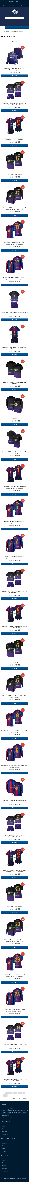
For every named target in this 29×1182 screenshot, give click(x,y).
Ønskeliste (4, 1168)
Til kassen (23, 5)
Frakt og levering (6, 1129)
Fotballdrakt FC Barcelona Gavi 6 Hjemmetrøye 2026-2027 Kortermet (14, 731)
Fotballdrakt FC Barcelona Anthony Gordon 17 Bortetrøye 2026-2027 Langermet (14, 208)
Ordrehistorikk (5, 1163)
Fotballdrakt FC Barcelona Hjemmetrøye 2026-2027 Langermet (14, 801)
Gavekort (4, 1143)
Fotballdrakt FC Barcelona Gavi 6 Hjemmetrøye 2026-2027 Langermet (14, 766)
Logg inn (12, 1)
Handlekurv (17, 5)
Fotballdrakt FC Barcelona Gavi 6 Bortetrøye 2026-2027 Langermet (14, 696)
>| (6, 1095)
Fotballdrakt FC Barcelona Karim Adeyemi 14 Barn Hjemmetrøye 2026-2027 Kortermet (14, 1080)
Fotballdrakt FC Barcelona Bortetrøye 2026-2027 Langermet (14, 417)
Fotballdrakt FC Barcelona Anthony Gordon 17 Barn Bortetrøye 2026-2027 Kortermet (14, 103)
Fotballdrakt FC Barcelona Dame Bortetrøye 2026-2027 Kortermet (14, 452)
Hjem (4, 31)
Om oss (4, 1126)
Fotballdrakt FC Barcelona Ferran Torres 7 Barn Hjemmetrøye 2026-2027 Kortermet (14, 487)
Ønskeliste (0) (11, 5)
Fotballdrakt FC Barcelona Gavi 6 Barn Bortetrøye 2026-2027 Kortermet (14, 592)
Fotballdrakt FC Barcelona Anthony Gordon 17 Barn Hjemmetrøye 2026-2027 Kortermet (14, 138)
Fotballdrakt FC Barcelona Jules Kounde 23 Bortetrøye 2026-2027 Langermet (14, 940)
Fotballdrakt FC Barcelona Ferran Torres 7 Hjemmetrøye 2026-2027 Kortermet (14, 522)
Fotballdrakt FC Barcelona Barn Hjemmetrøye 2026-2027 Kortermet (14, 348)
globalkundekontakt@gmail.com (11, 1117)
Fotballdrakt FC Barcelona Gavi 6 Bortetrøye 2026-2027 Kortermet (14, 661)
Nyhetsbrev (5, 1171)
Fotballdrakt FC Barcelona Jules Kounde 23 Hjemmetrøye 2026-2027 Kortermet (14, 975)
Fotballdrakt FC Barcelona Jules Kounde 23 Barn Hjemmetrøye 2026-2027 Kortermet (15, 870)
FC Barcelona (20, 31)
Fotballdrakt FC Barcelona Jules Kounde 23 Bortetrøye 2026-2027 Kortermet (14, 905)
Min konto (5, 5)
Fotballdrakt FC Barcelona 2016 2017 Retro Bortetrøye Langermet (14, 69)
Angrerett (4, 1165)
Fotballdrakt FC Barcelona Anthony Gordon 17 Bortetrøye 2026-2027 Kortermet (14, 173)
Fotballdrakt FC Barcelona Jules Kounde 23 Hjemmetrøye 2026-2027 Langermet (14, 1010)
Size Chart (4, 1131)
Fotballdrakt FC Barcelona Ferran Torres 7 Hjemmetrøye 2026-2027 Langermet (14, 557)
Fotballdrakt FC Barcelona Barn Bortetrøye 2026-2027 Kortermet (14, 313)
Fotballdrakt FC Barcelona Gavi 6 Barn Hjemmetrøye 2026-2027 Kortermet (14, 626)
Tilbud (3, 1148)
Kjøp (15, 76)
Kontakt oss (5, 1134)
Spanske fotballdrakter (11, 31)
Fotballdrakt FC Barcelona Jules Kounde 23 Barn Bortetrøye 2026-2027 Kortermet (15, 836)
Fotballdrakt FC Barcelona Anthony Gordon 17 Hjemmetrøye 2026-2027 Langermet (14, 278)
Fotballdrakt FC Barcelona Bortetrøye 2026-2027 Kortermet (14, 382)
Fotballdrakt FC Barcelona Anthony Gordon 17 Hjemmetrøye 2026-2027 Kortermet (14, 243)
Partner (4, 1146)
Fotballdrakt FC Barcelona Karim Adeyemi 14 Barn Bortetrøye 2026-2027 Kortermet (14, 1045)
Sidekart (4, 1151)
